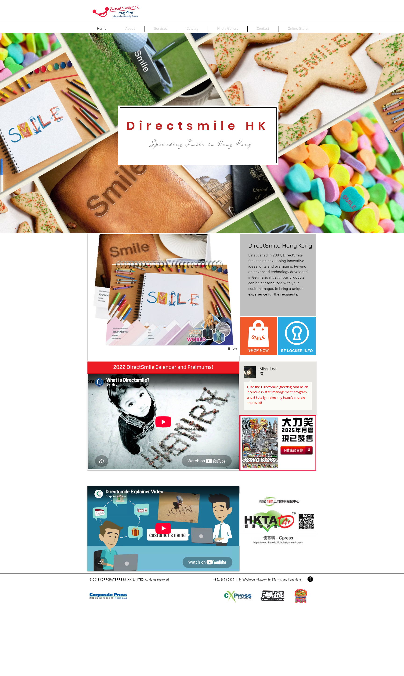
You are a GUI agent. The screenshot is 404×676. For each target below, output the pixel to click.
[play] (229, 348)
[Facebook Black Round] (310, 579)
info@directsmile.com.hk (255, 580)
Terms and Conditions (288, 580)
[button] (163, 297)
